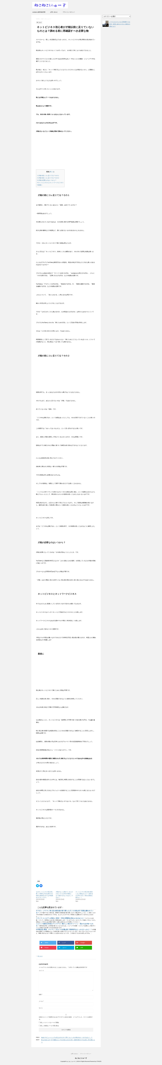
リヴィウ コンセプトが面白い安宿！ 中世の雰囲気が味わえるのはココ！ (60, 918)
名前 (40, 994)
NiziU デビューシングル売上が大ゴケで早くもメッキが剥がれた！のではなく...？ (66, 1037)
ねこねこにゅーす (81, 1058)
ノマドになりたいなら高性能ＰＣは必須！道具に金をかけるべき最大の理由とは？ (119, 24)
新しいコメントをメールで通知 (49, 1022)
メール (41, 1001)
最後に (39, 185)
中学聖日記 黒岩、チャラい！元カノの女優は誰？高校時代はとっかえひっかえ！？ (64, 929)
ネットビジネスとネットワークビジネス (50, 182)
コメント (41, 970)
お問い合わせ (53, 12)
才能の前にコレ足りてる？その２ (48, 178)
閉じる (52, 171)
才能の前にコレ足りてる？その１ (48, 175)
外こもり (40, 956)
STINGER (98, 1061)
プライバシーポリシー (69, 12)
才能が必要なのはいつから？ (46, 180)
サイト (41, 1008)
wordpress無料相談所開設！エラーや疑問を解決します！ (39, 12)
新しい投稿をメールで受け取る (49, 1025)
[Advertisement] (66, 152)
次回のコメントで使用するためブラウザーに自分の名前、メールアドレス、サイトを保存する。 (66, 1018)
